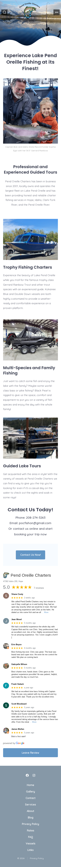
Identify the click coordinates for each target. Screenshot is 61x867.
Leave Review (30, 752)
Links (30, 850)
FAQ (30, 837)
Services (30, 804)
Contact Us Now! (30, 554)
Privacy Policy (30, 824)
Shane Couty (17, 594)
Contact (31, 798)
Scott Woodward (19, 704)
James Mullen (17, 729)
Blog (30, 817)
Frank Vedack (17, 684)
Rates (30, 830)
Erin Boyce (16, 644)
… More (45, 612)
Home (30, 785)
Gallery (30, 791)
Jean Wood (16, 619)
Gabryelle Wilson (19, 664)
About (30, 811)
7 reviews (39, 588)
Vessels (30, 843)
